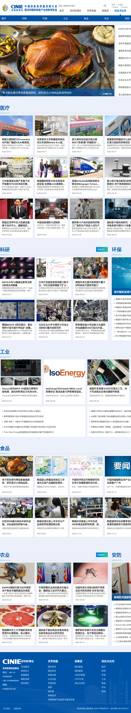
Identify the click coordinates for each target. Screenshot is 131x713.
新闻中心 (25, 671)
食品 (86, 18)
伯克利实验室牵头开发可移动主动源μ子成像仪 (22, 411)
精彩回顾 (25, 679)
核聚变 (105, 11)
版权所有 (17, 709)
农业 (106, 18)
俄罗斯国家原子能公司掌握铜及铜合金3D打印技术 (24, 417)
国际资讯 (52, 671)
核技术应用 (120, 11)
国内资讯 (52, 667)
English (120, 5)
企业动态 (52, 679)
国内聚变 (79, 667)
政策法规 (52, 675)
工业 (65, 18)
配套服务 (25, 675)
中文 (113, 5)
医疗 (4, 18)
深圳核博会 (75, 11)
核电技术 (52, 696)
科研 (24, 18)
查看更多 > (102, 250)
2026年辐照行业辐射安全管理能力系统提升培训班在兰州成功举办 (30, 427)
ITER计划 (79, 679)
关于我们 (6, 709)
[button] (104, 93)
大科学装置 (80, 675)
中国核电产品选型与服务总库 (61, 700)
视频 (50, 687)
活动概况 (25, 667)
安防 (127, 18)
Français (115, 7)
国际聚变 (79, 671)
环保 (45, 18)
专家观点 (52, 683)
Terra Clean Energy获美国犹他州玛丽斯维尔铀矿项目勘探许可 (29, 432)
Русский (124, 7)
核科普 (51, 691)
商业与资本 (80, 683)
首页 (61, 11)
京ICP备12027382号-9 (119, 709)
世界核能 (91, 11)
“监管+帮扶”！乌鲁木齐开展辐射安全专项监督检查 (24, 422)
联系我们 (25, 683)
